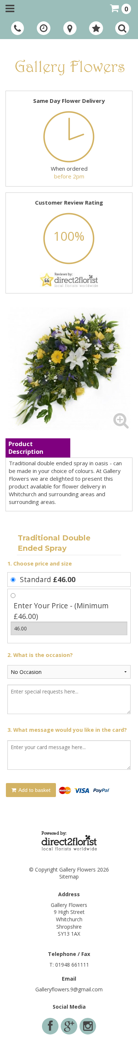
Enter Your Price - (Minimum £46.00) (61, 611)
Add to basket (33, 790)
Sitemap (69, 876)
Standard (47, 579)
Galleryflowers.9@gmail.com (69, 989)
